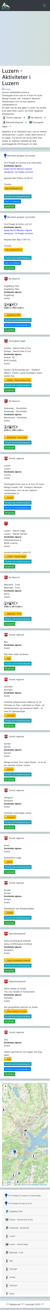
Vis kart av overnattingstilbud (17, 325)
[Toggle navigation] (44, 5)
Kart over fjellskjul (12, 201)
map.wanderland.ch (13, 188)
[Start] (6, 5)
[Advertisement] (25, 37)
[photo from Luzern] (6, 89)
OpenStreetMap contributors (37, 1184)
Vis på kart (9, 206)
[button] (14, 1152)
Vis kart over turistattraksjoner (17, 196)
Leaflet (22, 1184)
